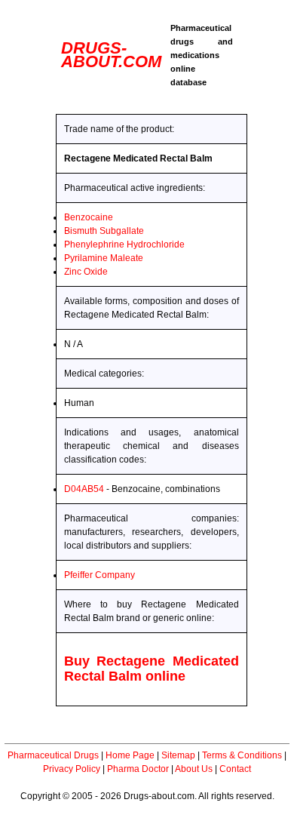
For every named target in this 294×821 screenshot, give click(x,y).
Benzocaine (88, 217)
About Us (194, 769)
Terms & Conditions (242, 755)
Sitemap (178, 755)
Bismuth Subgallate (104, 231)
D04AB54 (84, 489)
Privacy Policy (71, 769)
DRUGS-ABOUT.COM (111, 54)
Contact (235, 769)
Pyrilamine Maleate (103, 258)
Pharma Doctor (138, 769)
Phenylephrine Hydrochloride (124, 244)
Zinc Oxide (86, 271)
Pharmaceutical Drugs (53, 755)
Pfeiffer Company (99, 575)
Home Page (130, 755)
